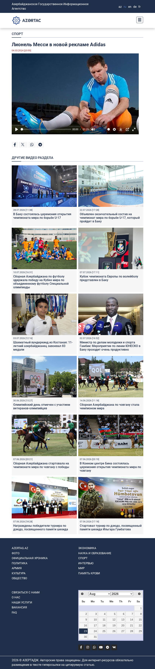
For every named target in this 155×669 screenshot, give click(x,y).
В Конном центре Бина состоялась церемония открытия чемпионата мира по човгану (110, 467)
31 (95, 636)
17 (95, 625)
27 (122, 631)
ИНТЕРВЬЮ (85, 563)
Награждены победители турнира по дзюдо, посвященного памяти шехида (40, 527)
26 (113, 631)
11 (104, 619)
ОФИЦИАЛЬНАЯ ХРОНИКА (30, 558)
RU (125, 7)
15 (140, 619)
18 (103, 625)
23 (85, 631)
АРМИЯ (17, 568)
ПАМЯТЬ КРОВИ (89, 573)
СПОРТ (17, 34)
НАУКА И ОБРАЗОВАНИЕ (94, 553)
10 (95, 619)
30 (85, 636)
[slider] (46, 129)
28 (131, 631)
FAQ (14, 612)
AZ (120, 7)
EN (129, 7)
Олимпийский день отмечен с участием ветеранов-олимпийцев (41, 406)
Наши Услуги (22, 602)
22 (140, 625)
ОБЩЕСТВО (19, 578)
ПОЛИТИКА (19, 563)
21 (131, 625)
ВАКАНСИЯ (19, 607)
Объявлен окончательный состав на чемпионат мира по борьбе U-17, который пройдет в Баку (110, 217)
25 (103, 631)
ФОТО (15, 553)
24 (95, 631)
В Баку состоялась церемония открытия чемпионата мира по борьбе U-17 (42, 216)
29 (140, 631)
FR (139, 7)
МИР (81, 568)
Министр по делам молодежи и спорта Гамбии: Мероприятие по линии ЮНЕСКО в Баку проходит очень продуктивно (110, 346)
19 (113, 625)
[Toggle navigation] (138, 19)
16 (85, 625)
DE (134, 7)
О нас (16, 597)
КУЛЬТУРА (19, 573)
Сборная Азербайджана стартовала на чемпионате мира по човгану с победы (41, 465)
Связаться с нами (26, 592)
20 (122, 625)
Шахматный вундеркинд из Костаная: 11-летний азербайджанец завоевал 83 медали (43, 346)
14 (131, 619)
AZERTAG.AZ (20, 548)
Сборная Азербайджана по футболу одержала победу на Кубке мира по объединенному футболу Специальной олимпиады (41, 282)
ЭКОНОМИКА (87, 548)
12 (113, 619)
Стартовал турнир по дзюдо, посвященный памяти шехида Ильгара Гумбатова (111, 527)
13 (122, 619)
